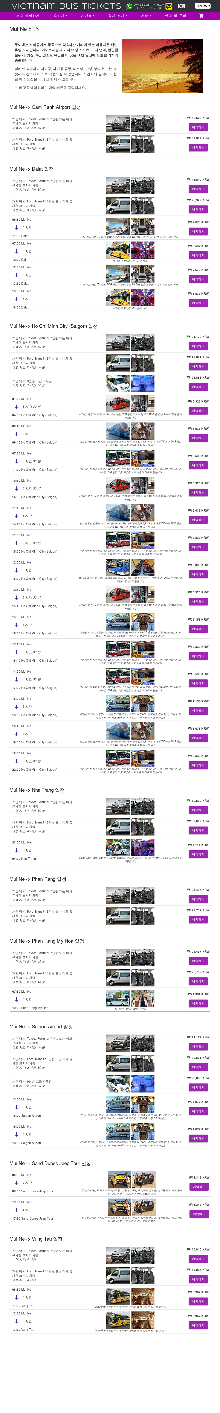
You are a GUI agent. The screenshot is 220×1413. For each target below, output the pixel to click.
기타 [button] (144, 15)
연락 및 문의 (175, 15)
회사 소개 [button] (116, 15)
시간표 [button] (86, 15)
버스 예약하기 (28, 15)
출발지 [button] (59, 15)
